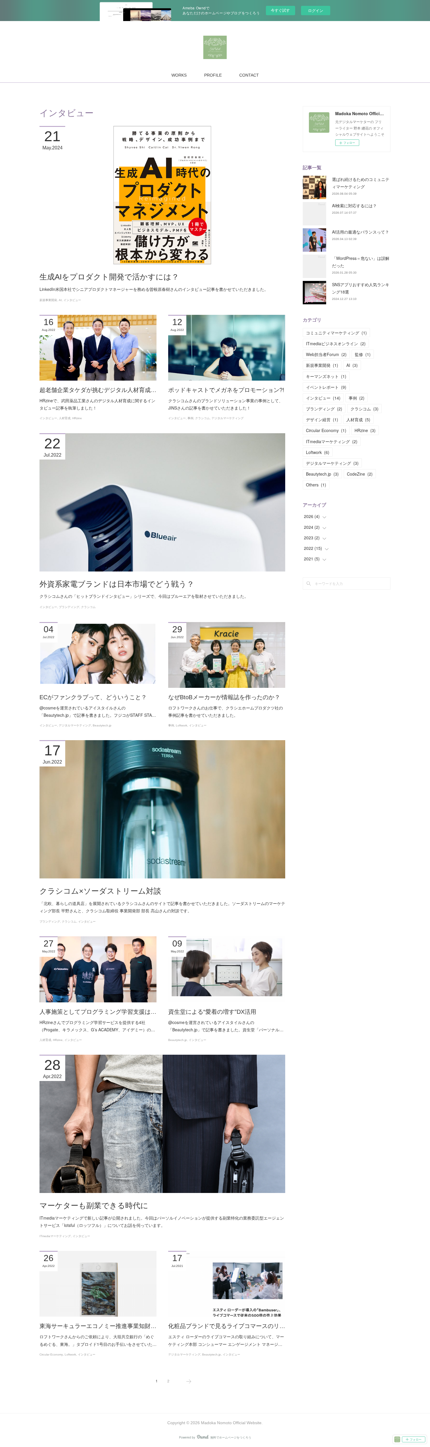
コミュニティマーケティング (336, 333)
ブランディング (69, 607)
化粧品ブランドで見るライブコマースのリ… (226, 1326)
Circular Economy (51, 1354)
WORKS (179, 75)
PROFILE (213, 75)
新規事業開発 (48, 300)
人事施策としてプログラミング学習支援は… (97, 1012)
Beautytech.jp (102, 725)
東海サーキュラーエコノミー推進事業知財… (97, 1326)
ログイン (315, 10)
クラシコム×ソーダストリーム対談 (100, 891)
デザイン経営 (322, 419)
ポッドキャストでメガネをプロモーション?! (226, 390)
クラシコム (202, 418)
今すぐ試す (280, 10)
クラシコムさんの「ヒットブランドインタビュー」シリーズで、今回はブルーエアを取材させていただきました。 (143, 596)
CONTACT (249, 75)
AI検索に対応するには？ (354, 205)
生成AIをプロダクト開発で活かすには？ (109, 276)
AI (60, 300)
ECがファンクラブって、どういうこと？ (93, 697)
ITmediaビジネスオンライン (336, 343)
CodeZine (360, 474)
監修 (363, 354)
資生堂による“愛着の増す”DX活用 (212, 1012)
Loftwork (181, 725)
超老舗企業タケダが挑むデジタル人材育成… (97, 390)
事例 (190, 418)
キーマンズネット (326, 376)
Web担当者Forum (326, 354)
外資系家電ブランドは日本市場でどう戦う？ (116, 584)
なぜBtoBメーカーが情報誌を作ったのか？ (224, 697)
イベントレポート (326, 387)
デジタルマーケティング (227, 418)
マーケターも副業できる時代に (93, 1205)
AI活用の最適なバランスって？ (360, 232)
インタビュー (72, 300)
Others (316, 485)
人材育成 (64, 418)
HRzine (77, 418)
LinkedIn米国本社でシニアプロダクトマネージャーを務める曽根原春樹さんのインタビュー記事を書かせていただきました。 (153, 289)
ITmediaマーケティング (55, 1236)
